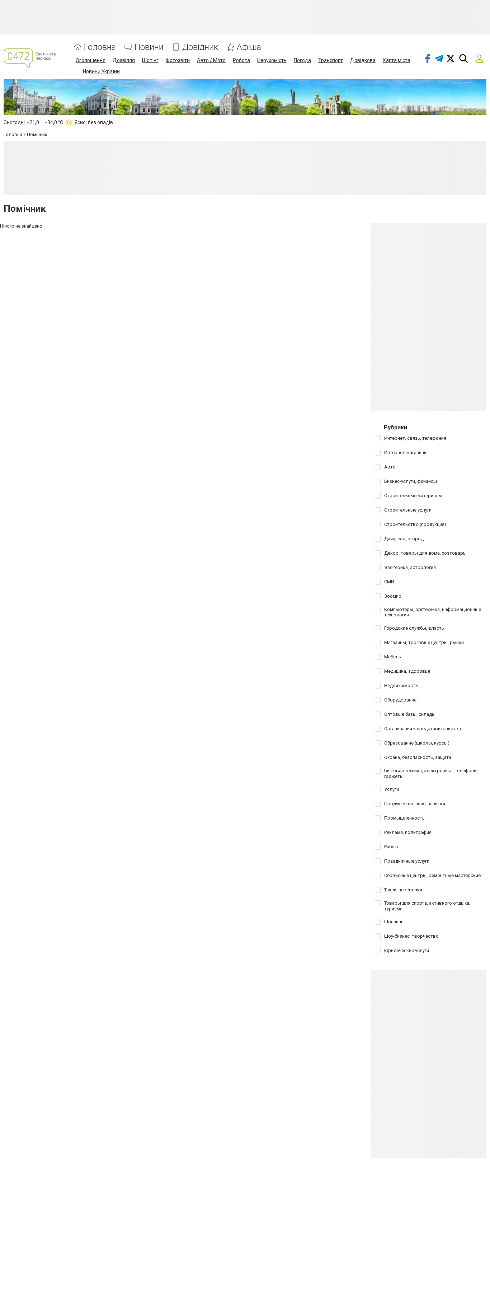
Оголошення (90, 60)
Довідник (200, 47)
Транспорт (330, 60)
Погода (302, 60)
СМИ (389, 581)
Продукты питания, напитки (414, 803)
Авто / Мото (211, 60)
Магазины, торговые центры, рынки (424, 642)
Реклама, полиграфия (408, 832)
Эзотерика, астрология (410, 567)
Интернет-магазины (406, 452)
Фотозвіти (178, 60)
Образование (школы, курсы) (416, 743)
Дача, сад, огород (404, 538)
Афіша (249, 47)
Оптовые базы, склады (409, 714)
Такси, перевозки (403, 889)
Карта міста (396, 60)
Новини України (101, 71)
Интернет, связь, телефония (415, 438)
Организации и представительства (422, 728)
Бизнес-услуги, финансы (410, 481)
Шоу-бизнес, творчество (411, 936)
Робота (241, 60)
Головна (100, 47)
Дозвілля (124, 60)
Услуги (391, 789)
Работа (392, 846)
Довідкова (363, 60)
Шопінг (150, 60)
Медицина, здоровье (407, 671)
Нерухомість (272, 60)
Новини (149, 47)
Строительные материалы (413, 495)
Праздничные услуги (406, 861)
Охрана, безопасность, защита (417, 757)
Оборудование (400, 700)
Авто (390, 467)
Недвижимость (401, 685)
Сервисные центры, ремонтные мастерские (432, 875)
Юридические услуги (406, 950)
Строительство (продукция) (415, 524)
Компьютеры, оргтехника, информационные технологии (432, 612)
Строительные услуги (408, 510)
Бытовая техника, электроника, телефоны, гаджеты (431, 773)
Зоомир (392, 596)
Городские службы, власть (414, 628)
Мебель (392, 656)
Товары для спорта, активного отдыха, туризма (427, 905)
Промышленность (404, 818)
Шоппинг (393, 921)
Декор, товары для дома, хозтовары (425, 553)
